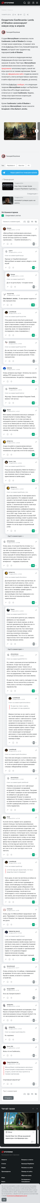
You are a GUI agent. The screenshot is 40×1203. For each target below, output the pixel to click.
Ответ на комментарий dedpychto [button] (15, 1032)
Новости (10, 10)
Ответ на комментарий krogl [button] (13, 866)
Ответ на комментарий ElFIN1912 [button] (15, 466)
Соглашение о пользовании (25, 1180)
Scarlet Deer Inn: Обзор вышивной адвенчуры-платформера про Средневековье (18, 1137)
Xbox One (21, 165)
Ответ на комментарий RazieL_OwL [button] (17, 492)
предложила (6, 68)
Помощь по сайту (26, 1171)
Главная (4, 10)
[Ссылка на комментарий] (36, 229)
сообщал (20, 84)
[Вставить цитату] (32, 1094)
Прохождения (6, 1171)
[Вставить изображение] (28, 1094)
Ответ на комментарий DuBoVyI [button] (14, 393)
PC (28, 165)
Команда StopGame (27, 1163)
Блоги (3, 1181)
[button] (4, 244)
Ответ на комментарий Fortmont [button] (15, 936)
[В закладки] (24, 15)
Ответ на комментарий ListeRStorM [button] (17, 782)
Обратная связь (26, 1175)
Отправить (8, 1098)
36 (15, 14)
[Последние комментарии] (29, 2)
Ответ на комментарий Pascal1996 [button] (15, 316)
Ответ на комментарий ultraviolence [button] (16, 577)
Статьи (3, 1163)
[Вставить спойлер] (36, 1094)
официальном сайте (16, 74)
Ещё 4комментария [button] (15, 649)
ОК (4, 1200)
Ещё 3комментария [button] (15, 536)
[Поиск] (24, 2)
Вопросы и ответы (27, 1159)
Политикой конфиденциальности (17, 1195)
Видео (3, 1167)
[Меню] (37, 3)
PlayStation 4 (11, 165)
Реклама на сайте (27, 1167)
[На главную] (7, 3)
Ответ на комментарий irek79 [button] (16, 279)
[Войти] (33, 2)
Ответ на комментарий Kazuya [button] (14, 255)
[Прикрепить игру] (25, 1094)
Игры (3, 1177)
